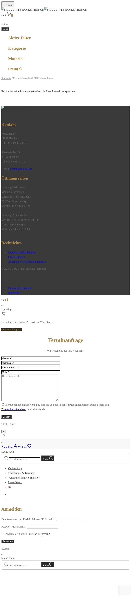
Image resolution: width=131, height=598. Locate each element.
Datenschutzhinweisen (13, 409)
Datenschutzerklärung (20, 288)
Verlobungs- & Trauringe (21, 473)
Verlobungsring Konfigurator (23, 477)
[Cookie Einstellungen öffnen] (27, 594)
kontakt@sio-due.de (21, 168)
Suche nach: (7, 451)
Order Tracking (16, 256)
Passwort (13, 526)
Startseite (6, 78)
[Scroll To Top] (3, 437)
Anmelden (8, 541)
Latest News (15, 482)
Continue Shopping (11, 329)
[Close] (2, 305)
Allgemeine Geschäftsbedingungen (27, 261)
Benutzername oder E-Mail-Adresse (28, 519)
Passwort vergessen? (39, 533)
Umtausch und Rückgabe (21, 252)
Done (5, 29)
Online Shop (15, 468)
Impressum (14, 292)
